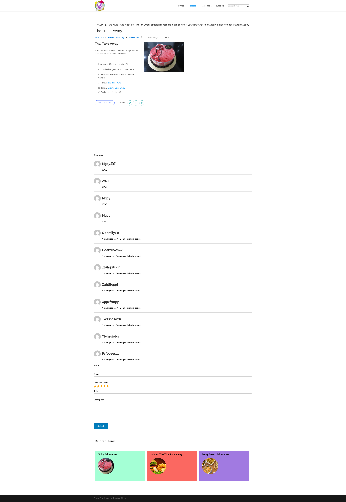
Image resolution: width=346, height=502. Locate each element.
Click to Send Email (116, 88)
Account (206, 6)
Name (96, 365)
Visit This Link (104, 102)
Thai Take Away (150, 37)
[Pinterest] (141, 102)
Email (96, 374)
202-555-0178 (114, 83)
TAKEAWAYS (134, 37)
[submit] (247, 6)
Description (99, 400)
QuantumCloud (119, 498)
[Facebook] (135, 102)
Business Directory (116, 37)
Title (96, 391)
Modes (193, 6)
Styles (181, 6)
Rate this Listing (101, 383)
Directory (99, 37)
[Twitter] (129, 102)
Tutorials (220, 6)
